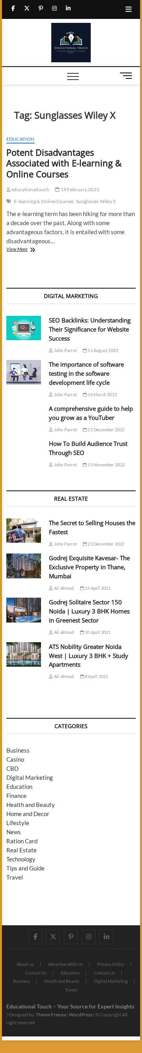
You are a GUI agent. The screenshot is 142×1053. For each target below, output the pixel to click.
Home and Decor (27, 813)
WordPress (80, 1015)
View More (31, 250)
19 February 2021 (79, 189)
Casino (15, 759)
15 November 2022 (106, 464)
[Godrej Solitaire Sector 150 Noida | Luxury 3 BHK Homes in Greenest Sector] (23, 610)
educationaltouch (30, 189)
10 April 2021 (97, 632)
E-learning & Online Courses (44, 201)
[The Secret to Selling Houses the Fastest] (23, 530)
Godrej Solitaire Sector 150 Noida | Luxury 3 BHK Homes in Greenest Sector (89, 611)
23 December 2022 (105, 543)
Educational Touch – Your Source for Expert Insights (70, 1006)
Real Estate (21, 850)
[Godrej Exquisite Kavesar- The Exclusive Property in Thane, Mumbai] (23, 566)
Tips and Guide (25, 868)
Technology (21, 859)
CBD (12, 768)
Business (18, 750)
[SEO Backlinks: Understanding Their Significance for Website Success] (23, 328)
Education (20, 139)
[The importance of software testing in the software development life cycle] (23, 372)
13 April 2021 (97, 588)
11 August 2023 (102, 350)
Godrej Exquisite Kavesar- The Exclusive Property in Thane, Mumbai (89, 567)
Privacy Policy (110, 964)
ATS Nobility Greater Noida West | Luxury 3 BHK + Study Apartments (88, 656)
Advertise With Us (65, 964)
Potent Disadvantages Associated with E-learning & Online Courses (63, 163)
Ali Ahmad (63, 588)
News (13, 831)
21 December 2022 (105, 429)
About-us (25, 964)
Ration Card (21, 840)
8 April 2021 (96, 676)
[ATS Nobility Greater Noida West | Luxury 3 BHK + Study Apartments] (23, 654)
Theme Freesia (51, 1015)
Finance (16, 795)
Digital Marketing (29, 777)
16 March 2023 (102, 394)
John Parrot (65, 350)
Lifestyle (17, 822)
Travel (14, 877)
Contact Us (36, 972)
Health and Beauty (30, 804)
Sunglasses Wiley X (96, 201)
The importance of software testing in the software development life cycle (86, 373)
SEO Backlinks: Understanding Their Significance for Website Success (90, 329)
